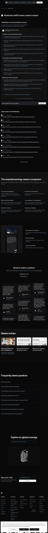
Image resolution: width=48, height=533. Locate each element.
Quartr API (28, 94)
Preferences (13, 529)
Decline (24, 529)
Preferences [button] (27, 526)
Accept (34, 529)
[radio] (20, 273)
